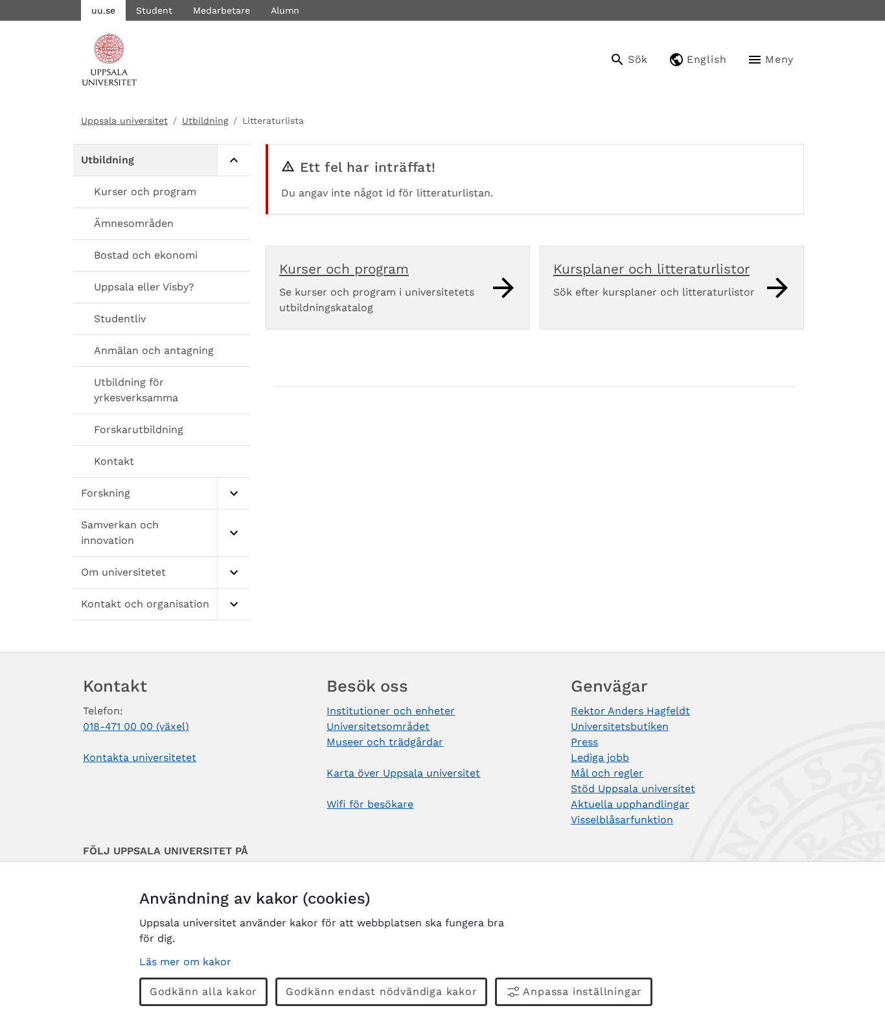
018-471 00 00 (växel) (136, 726)
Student (154, 10)
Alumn (285, 10)
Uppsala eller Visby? (144, 287)
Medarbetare (221, 10)
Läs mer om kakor (185, 962)
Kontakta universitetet (139, 757)
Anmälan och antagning (154, 350)
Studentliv (120, 318)
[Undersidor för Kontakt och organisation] (233, 604)
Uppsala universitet (124, 120)
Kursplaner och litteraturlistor (651, 269)
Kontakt (114, 461)
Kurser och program (145, 191)
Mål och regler (607, 773)
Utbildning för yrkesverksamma (136, 390)
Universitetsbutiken (620, 726)
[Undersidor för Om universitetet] (233, 573)
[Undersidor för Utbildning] (233, 160)
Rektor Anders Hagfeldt (630, 711)
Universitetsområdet (378, 726)
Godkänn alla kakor (203, 991)
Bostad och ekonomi (146, 255)
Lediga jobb (600, 757)
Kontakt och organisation (145, 604)
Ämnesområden (134, 223)
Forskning (105, 493)
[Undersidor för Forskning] (233, 494)
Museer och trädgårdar (385, 742)
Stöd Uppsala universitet (633, 788)
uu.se (103, 10)
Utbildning (205, 120)
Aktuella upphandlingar (630, 804)
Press (584, 742)
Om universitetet (123, 572)
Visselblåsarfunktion (622, 820)
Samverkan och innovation (120, 532)
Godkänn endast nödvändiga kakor (381, 991)
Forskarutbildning (138, 429)
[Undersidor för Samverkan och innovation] (233, 533)
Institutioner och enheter (391, 711)
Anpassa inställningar (582, 991)
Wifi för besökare (370, 804)
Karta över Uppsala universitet (403, 773)
